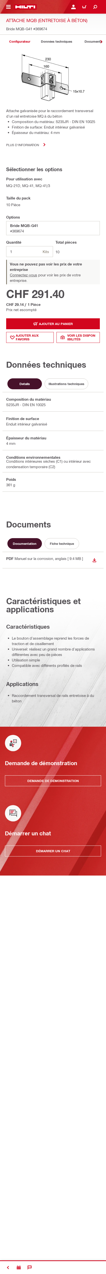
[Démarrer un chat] (29, 1267)
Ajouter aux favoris (27, 337)
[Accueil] (25, 7)
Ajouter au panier (56, 324)
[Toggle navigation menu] (8, 6)
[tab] (19, 41)
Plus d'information (22, 145)
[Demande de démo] (18, 1267)
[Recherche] (95, 6)
